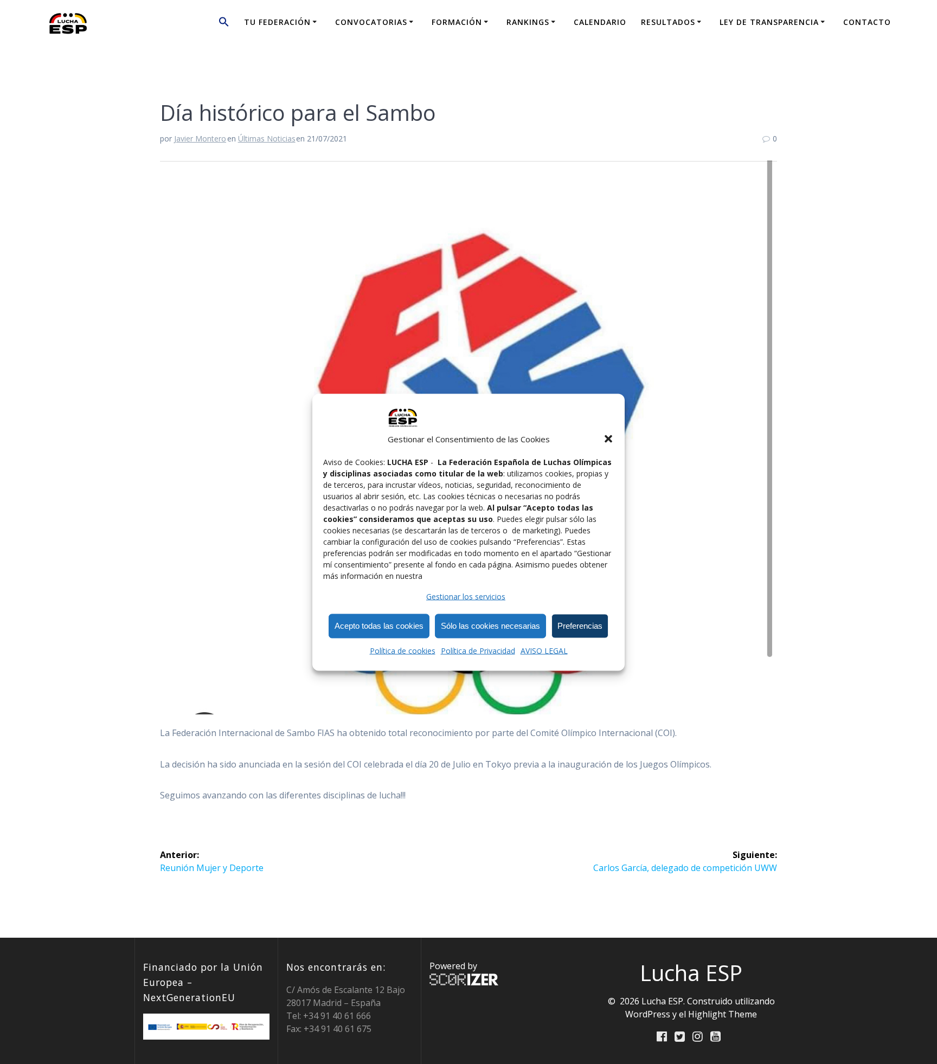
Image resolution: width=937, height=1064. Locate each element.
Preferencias (579, 625)
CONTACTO (867, 22)
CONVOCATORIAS (371, 22)
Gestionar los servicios (465, 596)
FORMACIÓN (457, 22)
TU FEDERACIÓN (277, 22)
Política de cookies (402, 650)
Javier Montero (200, 138)
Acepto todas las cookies (379, 625)
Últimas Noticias (267, 138)
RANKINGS (527, 22)
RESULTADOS (668, 22)
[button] (608, 438)
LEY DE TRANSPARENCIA (769, 22)
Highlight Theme (722, 1014)
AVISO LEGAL (544, 650)
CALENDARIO (600, 22)
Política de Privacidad (478, 650)
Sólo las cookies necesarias (490, 625)
